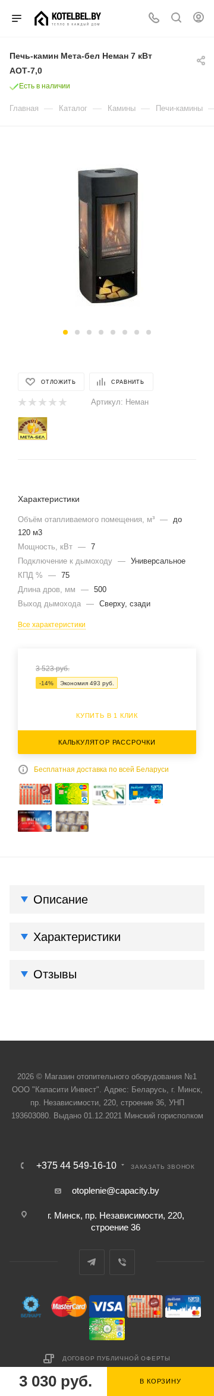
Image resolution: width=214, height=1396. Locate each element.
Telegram (92, 1262)
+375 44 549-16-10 (76, 1166)
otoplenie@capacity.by (115, 1190)
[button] (65, 332)
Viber (122, 1262)
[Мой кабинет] (198, 19)
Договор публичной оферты (116, 1358)
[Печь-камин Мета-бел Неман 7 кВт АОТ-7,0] (107, 235)
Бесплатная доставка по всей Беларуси (101, 769)
